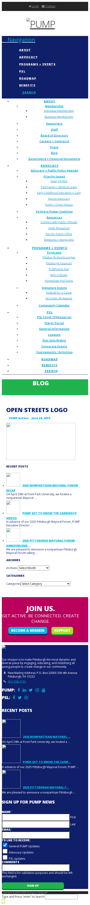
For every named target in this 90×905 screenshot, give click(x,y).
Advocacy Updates (21, 852)
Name (7, 812)
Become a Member (28, 630)
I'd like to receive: (16, 840)
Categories (13, 584)
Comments (10, 862)
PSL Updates (17, 859)
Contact (50, 6)
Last (72, 824)
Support (62, 630)
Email (7, 829)
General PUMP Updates (24, 846)
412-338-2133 (17, 682)
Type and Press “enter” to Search (23, 897)
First (73, 817)
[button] (18, 39)
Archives (11, 568)
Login (35, 6)
